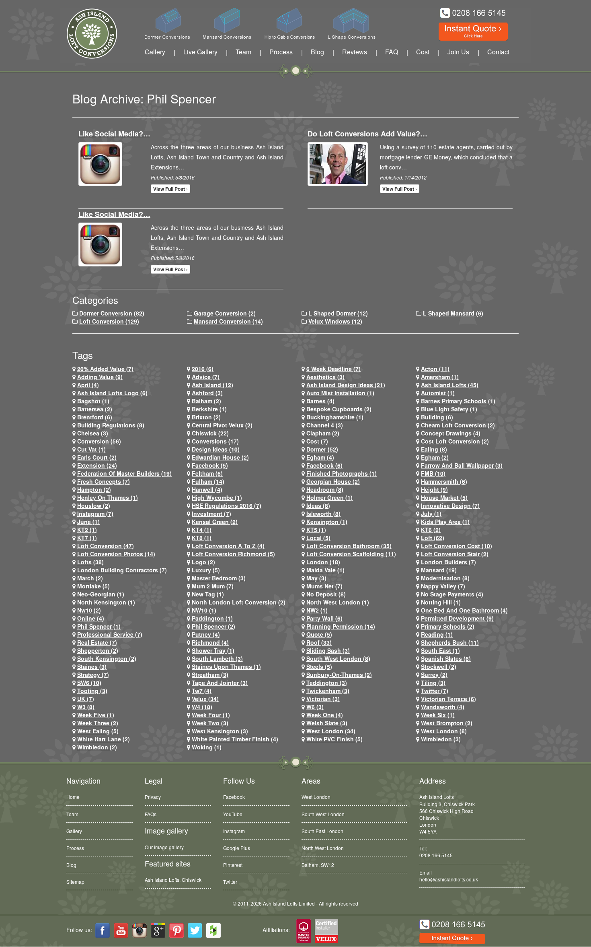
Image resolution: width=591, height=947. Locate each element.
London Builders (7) (448, 562)
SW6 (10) (89, 683)
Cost (422, 51)
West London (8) (444, 731)
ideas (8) (318, 505)
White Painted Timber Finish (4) (235, 739)
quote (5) (319, 634)
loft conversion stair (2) (454, 554)
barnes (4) (320, 401)
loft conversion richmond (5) (233, 554)
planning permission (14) (340, 626)
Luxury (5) (206, 570)
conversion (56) (99, 441)
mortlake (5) (93, 586)
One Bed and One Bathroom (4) (464, 610)
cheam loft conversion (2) (458, 425)
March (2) (90, 578)
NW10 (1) (204, 610)
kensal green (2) (215, 522)
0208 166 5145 (436, 855)
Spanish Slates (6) (446, 658)
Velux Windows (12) (335, 321)
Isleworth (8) (323, 514)
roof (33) (319, 642)
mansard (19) (439, 570)
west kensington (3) (220, 731)
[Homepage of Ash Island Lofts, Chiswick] (85, 33)
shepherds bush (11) (450, 642)
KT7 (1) (87, 538)
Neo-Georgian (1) (100, 594)
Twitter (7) (434, 691)
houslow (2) (93, 505)
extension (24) (97, 465)
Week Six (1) (438, 715)
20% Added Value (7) (105, 369)
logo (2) (203, 562)
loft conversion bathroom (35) (349, 546)
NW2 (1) (317, 610)
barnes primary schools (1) (458, 401)
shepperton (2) (97, 650)
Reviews (354, 51)
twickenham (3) (327, 691)
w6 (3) (315, 707)
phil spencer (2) (213, 626)
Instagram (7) (95, 514)
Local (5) (318, 538)
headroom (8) (324, 489)
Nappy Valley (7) (443, 586)
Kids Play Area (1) (445, 522)
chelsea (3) (92, 433)
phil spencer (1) (99, 626)
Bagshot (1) (93, 401)
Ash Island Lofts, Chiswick (173, 879)
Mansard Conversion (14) (228, 321)
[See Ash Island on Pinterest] (176, 930)
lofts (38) (90, 562)
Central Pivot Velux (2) (222, 425)
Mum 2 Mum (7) (213, 586)
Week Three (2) (97, 723)
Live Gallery (200, 51)
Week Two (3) (210, 723)
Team (243, 51)
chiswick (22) (210, 433)
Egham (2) (435, 457)
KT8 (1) (201, 538)
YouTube (232, 814)
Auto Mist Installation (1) (340, 393)
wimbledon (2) (97, 747)
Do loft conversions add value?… (367, 133)
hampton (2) (94, 489)
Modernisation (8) (445, 578)
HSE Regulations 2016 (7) (226, 505)
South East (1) (440, 650)
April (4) (88, 385)
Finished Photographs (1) (341, 473)
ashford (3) (207, 393)
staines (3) (92, 666)
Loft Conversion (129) (109, 321)
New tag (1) (208, 594)
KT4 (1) (201, 530)
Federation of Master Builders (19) (124, 473)
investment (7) (211, 514)
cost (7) (317, 441)
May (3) (316, 578)
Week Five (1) (95, 715)
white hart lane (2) (103, 739)
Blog (317, 51)
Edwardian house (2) (220, 457)
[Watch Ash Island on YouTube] (121, 930)
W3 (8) (85, 707)
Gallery (155, 51)
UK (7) (85, 699)
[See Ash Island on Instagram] (139, 930)
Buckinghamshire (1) (334, 417)
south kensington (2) (106, 658)
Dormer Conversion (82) (111, 313)
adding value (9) (100, 377)
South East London (322, 830)
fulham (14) (208, 481)
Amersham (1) (440, 377)
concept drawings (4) (450, 433)
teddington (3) (326, 683)
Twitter (230, 881)
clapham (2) (322, 433)
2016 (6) (202, 369)
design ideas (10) (216, 449)
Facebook (234, 796)
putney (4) (206, 634)
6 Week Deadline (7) (333, 369)
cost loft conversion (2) (455, 441)
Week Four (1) (211, 715)
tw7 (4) (201, 691)
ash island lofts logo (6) (112, 393)
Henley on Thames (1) (107, 497)
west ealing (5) (98, 731)
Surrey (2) (434, 675)
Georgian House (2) (333, 481)
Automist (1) (438, 393)
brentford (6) (94, 417)
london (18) (323, 562)
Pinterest (232, 864)
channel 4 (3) (324, 425)
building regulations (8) (110, 425)
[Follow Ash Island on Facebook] (102, 930)
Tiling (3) (433, 683)
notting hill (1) (441, 602)
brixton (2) (206, 417)
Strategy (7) (93, 675)
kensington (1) (326, 522)
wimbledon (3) (441, 739)
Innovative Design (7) (450, 505)
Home (73, 796)
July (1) (431, 514)
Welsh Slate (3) (326, 723)
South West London (323, 814)
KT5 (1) (316, 530)
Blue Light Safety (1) (449, 409)
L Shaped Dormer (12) (338, 313)
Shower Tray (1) (213, 650)
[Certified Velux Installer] (327, 931)
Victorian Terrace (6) (448, 699)
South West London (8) (338, 658)
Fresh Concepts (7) (103, 481)
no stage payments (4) (452, 594)
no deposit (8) (326, 594)
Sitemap (75, 881)
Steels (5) (319, 666)
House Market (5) (444, 497)
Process (281, 51)
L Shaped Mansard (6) (453, 313)
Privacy (153, 796)
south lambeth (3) (217, 658)
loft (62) (432, 538)
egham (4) (320, 457)
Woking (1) (207, 747)
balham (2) (206, 401)
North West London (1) (337, 602)
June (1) (88, 522)
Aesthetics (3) (325, 377)
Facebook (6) (324, 465)
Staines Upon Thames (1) (226, 666)
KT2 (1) (87, 530)
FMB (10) (433, 473)
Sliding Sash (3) (328, 650)
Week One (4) (324, 715)
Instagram (234, 830)
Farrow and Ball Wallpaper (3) (462, 465)
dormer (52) (322, 449)
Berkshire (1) (209, 409)
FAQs (150, 814)
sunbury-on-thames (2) (339, 675)
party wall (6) (324, 618)
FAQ (391, 51)
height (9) (434, 489)
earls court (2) (97, 457)
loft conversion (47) (105, 546)
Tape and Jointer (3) (220, 683)
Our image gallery (164, 847)
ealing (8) (434, 449)
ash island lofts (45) (449, 385)
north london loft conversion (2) (238, 602)
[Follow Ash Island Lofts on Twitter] (195, 930)
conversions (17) (215, 441)
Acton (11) (435, 369)
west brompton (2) (446, 723)
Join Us (458, 51)
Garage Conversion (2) (225, 313)
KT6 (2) (431, 530)
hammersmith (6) (444, 481)
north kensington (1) (106, 602)
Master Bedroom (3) (219, 578)
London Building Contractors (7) (122, 570)
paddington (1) (212, 618)
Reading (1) (437, 634)
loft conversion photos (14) (116, 554)
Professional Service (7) (109, 634)
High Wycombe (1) (217, 497)
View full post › (170, 188)
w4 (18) (202, 707)
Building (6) (437, 417)
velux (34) (205, 699)
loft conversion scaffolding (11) (351, 554)
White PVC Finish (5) (334, 739)
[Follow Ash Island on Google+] (158, 930)
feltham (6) (207, 473)
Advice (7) (206, 377)
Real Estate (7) (97, 642)
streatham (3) (210, 675)
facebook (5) (210, 465)
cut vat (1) (91, 449)
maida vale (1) (325, 570)
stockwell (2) (438, 666)
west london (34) (330, 731)
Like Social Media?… (114, 133)
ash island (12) (212, 385)
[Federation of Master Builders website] (303, 931)
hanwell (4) (207, 489)
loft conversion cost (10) (456, 546)
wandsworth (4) (442, 707)
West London (316, 796)
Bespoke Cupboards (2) (338, 409)
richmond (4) (210, 642)
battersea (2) (94, 409)
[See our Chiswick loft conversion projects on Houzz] (213, 930)
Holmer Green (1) (329, 497)
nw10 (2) (89, 610)
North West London (323, 847)
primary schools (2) (447, 626)
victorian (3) (323, 699)
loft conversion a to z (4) (228, 546)
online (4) (90, 618)
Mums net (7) (324, 586)
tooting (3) (92, 691)
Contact (498, 51)
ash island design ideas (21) (345, 385)
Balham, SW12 (318, 861)
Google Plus (236, 847)
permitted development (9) (457, 618)
